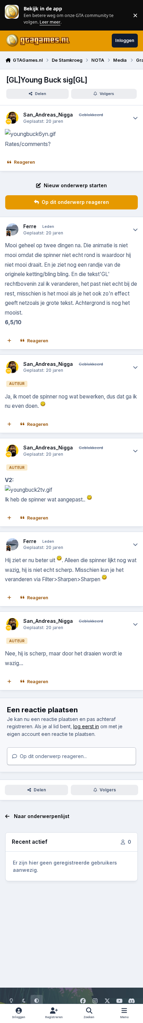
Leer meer (12, 15)
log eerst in (86, 726)
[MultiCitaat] (9, 340)
